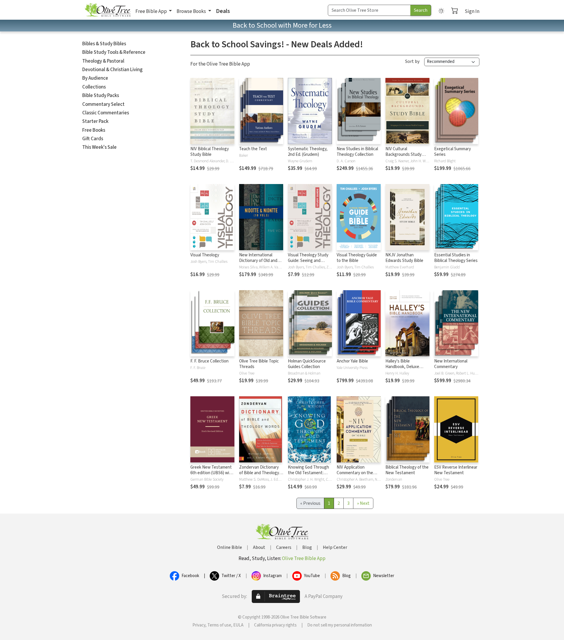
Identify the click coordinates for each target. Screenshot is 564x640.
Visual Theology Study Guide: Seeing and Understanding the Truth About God (308, 263)
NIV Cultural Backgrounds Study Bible (403, 154)
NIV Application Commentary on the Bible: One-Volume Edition (355, 475)
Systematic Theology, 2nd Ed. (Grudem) (308, 152)
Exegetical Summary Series (452, 152)
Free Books (93, 130)
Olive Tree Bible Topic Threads (259, 364)
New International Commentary (450, 364)
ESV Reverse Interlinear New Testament (455, 470)
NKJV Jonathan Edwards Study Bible (404, 258)
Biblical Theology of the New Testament (407, 470)
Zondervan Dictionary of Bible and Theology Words (259, 473)
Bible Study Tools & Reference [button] (113, 52)
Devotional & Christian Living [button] (112, 69)
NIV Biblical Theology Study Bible (209, 152)
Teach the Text (253, 149)
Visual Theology (204, 255)
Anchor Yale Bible (352, 361)
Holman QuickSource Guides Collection (307, 364)
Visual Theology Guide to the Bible (357, 258)
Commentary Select (103, 104)
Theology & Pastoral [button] (103, 61)
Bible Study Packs (100, 95)
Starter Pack (95, 121)
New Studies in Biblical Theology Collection (357, 152)
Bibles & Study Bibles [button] (104, 43)
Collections (94, 87)
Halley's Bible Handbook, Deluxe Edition (402, 366)
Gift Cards (92, 138)
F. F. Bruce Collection (209, 361)
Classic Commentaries (105, 112)
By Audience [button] (95, 78)
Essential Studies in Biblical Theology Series (456, 258)
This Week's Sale (99, 147)
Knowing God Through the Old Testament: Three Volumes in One (308, 473)
